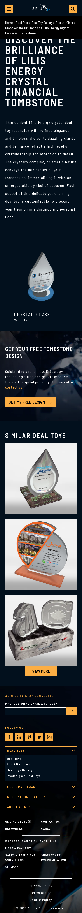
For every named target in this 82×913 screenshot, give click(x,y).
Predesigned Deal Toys (24, 776)
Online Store (16, 821)
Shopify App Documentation (53, 857)
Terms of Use (41, 892)
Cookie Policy (41, 899)
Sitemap (12, 866)
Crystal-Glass (65, 22)
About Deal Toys (18, 764)
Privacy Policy (41, 885)
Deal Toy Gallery (42, 22)
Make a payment (18, 848)
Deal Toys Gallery (20, 770)
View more (41, 671)
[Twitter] (39, 737)
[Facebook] (9, 737)
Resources (14, 828)
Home (9, 22)
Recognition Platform (26, 797)
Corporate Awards (23, 787)
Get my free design (27, 402)
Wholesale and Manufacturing (31, 841)
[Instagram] (49, 737)
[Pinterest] (29, 737)
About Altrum (19, 807)
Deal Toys (22, 22)
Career (47, 828)
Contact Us (50, 821)
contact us (13, 387)
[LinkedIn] (19, 737)
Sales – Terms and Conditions (20, 857)
